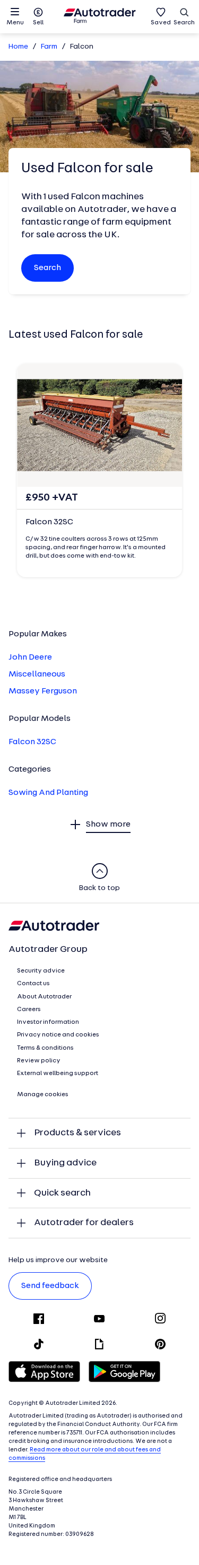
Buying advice (65, 1163)
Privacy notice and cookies (58, 1035)
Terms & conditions (45, 1048)
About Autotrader (44, 997)
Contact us (33, 983)
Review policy (38, 1061)
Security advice (41, 971)
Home (18, 47)
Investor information (48, 1022)
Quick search (62, 1193)
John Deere (30, 657)
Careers (29, 1009)
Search (184, 23)
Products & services (77, 1133)
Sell (38, 23)
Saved (161, 23)
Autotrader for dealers (84, 1223)
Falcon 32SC (32, 742)
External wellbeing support (57, 1073)
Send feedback (50, 1286)
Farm (49, 47)
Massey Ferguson (42, 691)
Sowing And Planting (48, 793)
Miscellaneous (36, 674)
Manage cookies (42, 1094)
